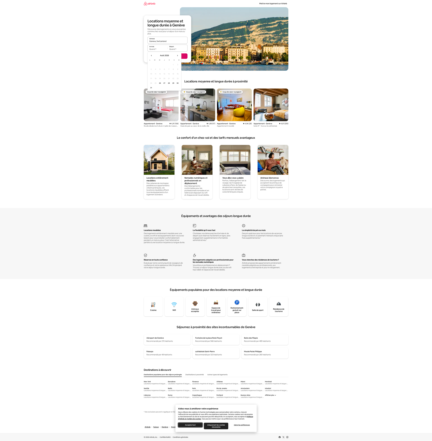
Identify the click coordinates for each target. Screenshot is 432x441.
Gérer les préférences (242, 425)
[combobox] (167, 41)
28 (169, 83)
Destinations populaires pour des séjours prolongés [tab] (163, 375)
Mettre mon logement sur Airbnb (273, 3)
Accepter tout (190, 425)
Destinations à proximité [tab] (194, 375)
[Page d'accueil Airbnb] (149, 3)
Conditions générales (180, 437)
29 (173, 83)
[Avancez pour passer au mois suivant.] (177, 55)
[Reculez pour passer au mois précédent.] (151, 55)
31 (151, 88)
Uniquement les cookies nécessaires (216, 426)
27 (164, 83)
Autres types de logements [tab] (217, 375)
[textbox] (157, 49)
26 (160, 83)
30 (178, 83)
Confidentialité (165, 437)
